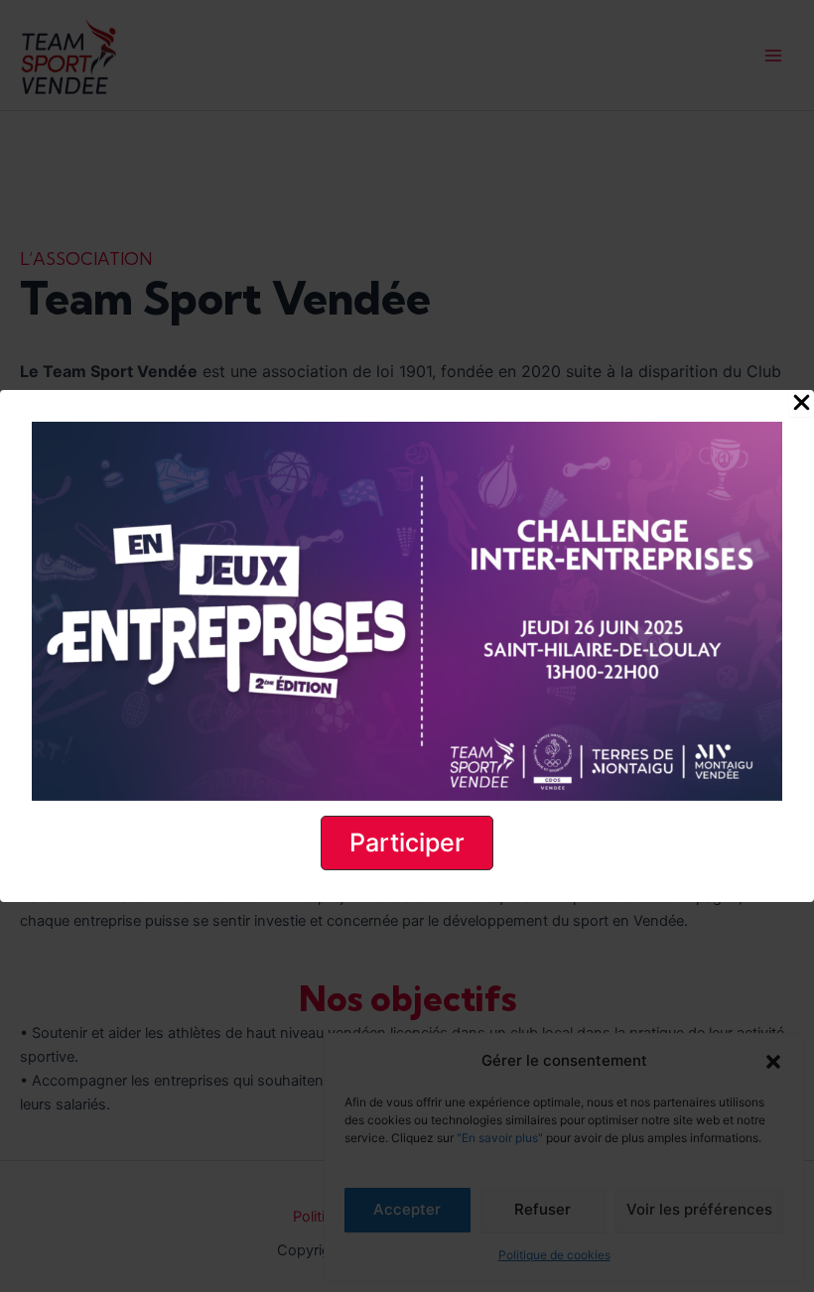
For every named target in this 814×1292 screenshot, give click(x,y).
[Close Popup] (801, 404)
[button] (407, 843)
